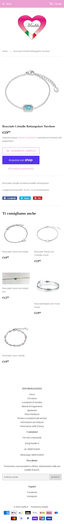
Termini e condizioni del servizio (32, 418)
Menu (9, 4)
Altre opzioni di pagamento (21, 168)
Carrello (58, 4)
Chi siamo (32, 398)
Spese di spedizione (27, 137)
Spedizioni (32, 410)
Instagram (32, 496)
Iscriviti (55, 477)
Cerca (32, 394)
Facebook (32, 492)
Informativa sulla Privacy (32, 426)
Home (5, 51)
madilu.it (24, 507)
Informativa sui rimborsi (32, 422)
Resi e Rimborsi (32, 414)
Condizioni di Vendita (32, 402)
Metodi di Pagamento (32, 406)
